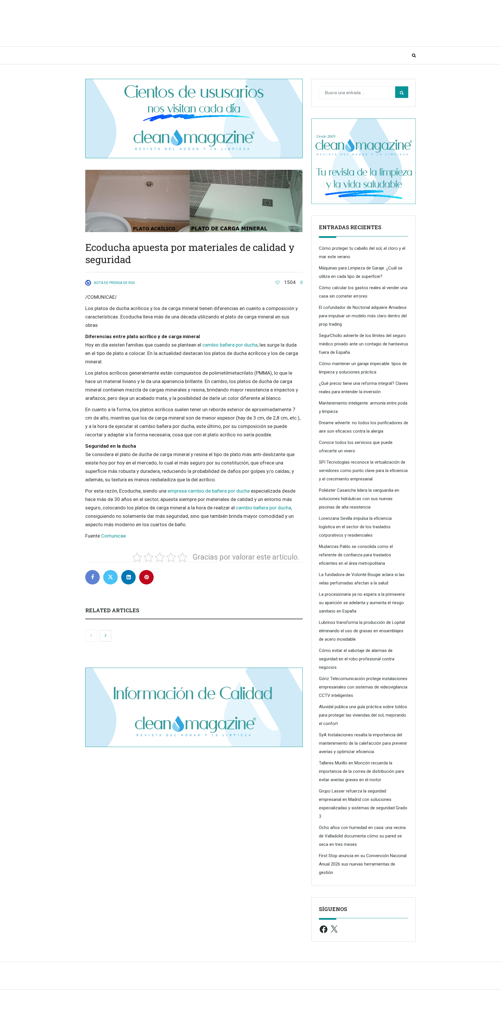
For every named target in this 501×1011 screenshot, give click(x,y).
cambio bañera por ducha (229, 345)
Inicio (97, 55)
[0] (277, 282)
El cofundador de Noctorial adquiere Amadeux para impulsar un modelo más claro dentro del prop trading (363, 316)
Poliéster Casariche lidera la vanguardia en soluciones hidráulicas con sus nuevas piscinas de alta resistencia (359, 499)
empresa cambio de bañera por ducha (209, 491)
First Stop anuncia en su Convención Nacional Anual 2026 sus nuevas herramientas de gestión (362, 864)
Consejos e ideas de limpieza (149, 55)
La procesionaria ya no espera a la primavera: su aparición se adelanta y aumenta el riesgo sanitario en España (362, 603)
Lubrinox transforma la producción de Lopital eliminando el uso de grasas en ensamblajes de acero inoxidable (362, 631)
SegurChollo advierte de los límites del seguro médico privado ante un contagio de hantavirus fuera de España (363, 344)
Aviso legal (281, 1003)
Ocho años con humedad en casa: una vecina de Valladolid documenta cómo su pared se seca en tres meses (362, 836)
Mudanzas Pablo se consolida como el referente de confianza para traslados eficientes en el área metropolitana (356, 555)
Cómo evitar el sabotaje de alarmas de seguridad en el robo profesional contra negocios (356, 659)
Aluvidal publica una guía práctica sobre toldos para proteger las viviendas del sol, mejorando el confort (363, 715)
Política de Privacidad (316, 1003)
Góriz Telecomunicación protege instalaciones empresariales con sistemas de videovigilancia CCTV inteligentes (363, 687)
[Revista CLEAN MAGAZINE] (143, 23)
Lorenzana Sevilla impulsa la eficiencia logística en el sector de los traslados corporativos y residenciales (355, 527)
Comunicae (113, 536)
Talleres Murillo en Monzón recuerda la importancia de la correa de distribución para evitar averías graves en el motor (361, 771)
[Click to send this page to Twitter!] (110, 577)
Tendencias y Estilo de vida (227, 55)
